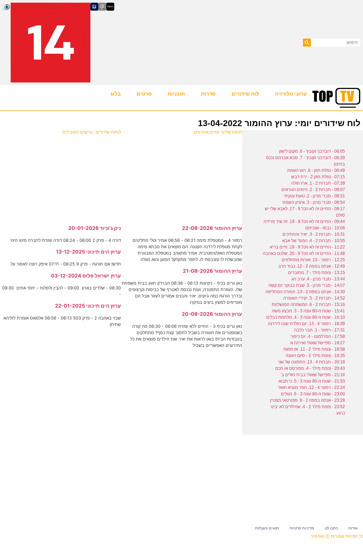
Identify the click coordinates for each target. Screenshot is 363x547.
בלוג (116, 94)
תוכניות (176, 94)
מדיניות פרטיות (302, 528)
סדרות (208, 94)
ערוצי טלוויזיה (291, 94)
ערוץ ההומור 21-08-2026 (212, 271)
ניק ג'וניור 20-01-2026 (94, 228)
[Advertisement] (181, 177)
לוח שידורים (245, 94)
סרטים (144, 94)
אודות (353, 528)
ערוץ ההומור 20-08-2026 (212, 314)
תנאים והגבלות (267, 528)
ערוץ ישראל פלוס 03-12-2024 (86, 276)
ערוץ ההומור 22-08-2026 (212, 228)
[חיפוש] (307, 43)
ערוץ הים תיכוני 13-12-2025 (88, 252)
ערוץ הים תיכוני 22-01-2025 (88, 306)
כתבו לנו (331, 528)
